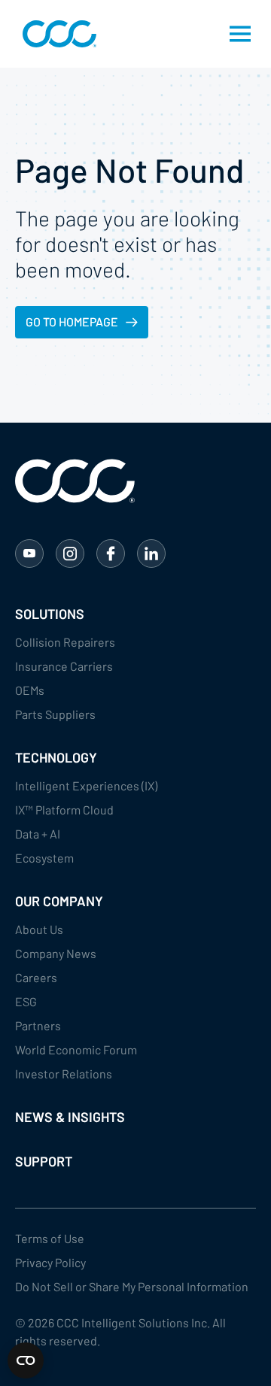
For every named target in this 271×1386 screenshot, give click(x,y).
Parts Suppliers (55, 714)
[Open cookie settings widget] (26, 1360)
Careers (36, 977)
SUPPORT (43, 1161)
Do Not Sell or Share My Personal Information (131, 1286)
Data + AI (37, 833)
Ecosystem (44, 858)
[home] (55, 33)
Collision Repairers (65, 642)
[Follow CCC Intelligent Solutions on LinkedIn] (151, 553)
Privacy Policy (50, 1262)
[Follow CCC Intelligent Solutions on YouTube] (29, 553)
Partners (38, 1025)
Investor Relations (63, 1073)
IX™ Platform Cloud (64, 809)
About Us (39, 929)
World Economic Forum (76, 1049)
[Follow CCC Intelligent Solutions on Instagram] (70, 553)
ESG (26, 1001)
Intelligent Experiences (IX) (86, 785)
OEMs (29, 690)
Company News (55, 953)
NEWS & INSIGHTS (70, 1116)
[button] (240, 34)
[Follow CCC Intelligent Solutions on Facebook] (110, 553)
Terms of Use (49, 1238)
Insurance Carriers (64, 666)
